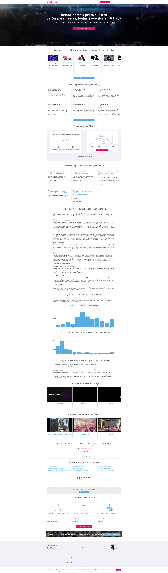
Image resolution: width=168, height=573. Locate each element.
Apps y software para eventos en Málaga (106, 470)
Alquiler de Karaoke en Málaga (103, 468)
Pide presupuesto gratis (84, 526)
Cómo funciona (69, 547)
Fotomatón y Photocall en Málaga (104, 466)
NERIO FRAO (59, 403)
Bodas (67, 551)
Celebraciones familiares (71, 559)
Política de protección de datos (98, 549)
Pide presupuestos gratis (84, 28)
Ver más (84, 120)
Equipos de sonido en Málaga (79, 466)
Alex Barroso (85, 403)
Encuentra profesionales (70, 2)
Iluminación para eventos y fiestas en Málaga (57, 468)
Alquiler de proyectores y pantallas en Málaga (82, 470)
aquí (97, 571)
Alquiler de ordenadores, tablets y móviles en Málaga (59, 470)
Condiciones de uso (95, 547)
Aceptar (119, 570)
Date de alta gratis (84, 491)
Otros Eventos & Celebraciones (69, 561)
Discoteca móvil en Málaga (78, 468)
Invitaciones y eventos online (83, 2)
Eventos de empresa (70, 553)
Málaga (85, 456)
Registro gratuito (82, 547)
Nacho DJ (111, 403)
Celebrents (80, 456)
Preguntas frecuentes (70, 549)
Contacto (81, 549)
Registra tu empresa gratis (111, 534)
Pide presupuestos (104, 2)
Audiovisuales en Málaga (53, 466)
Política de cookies (95, 551)
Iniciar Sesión (95, 2)
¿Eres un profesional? (117, 2)
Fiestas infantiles (69, 555)
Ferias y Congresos (70, 557)
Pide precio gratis (102, 149)
